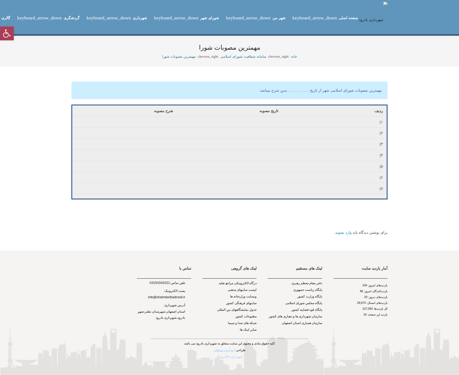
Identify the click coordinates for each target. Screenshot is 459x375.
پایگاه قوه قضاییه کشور (306, 310)
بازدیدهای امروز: (377, 285)
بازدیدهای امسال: (377, 302)
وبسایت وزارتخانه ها (243, 296)
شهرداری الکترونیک (229, 357)
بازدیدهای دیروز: (377, 297)
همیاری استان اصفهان (297, 323)
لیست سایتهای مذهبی (242, 290)
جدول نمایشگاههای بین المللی (237, 310)
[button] (7, 33)
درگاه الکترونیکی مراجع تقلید (238, 283)
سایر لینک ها (248, 329)
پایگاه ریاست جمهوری (307, 290)
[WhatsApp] (162, 333)
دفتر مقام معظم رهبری (306, 283)
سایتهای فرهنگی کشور (241, 303)
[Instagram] (175, 334)
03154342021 (160, 283)
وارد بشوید (343, 232)
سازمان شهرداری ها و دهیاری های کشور (295, 316)
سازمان (317, 323)
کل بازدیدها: (380, 308)
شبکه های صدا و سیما (242, 323)
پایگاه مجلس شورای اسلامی (303, 303)
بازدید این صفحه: (377, 314)
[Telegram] (168, 333)
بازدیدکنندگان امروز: (375, 291)
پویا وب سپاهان (223, 350)
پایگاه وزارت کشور (309, 296)
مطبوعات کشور (246, 316)
